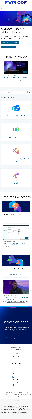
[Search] (29, 92)
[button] (16, 67)
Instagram (17, 376)
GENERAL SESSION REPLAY (10, 42)
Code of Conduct (16, 356)
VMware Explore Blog (16, 363)
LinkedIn (17, 379)
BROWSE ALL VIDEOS (8, 47)
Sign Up (16, 338)
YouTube (17, 384)
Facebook (17, 374)
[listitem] (8, 82)
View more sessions (15, 220)
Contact (16, 353)
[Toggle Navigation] (2, 6)
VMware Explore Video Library (16, 360)
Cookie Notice (5, 414)
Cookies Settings (15, 417)
